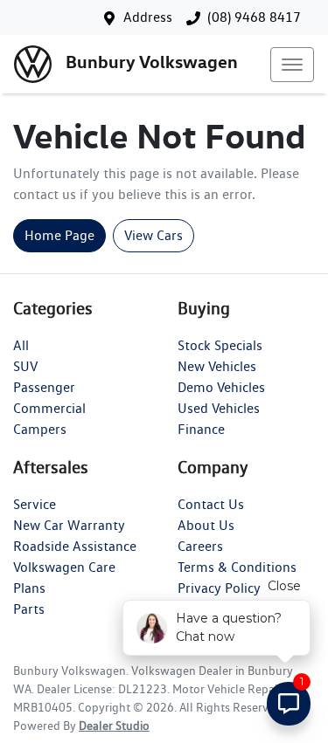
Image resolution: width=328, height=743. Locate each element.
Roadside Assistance (74, 546)
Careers (200, 546)
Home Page (59, 235)
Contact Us (211, 504)
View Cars (153, 235)
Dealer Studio (114, 726)
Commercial (49, 408)
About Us (206, 525)
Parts (29, 609)
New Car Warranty (69, 525)
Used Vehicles (219, 408)
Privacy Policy (219, 588)
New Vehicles (217, 366)
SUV (25, 366)
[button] (292, 64)
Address (147, 17)
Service (34, 504)
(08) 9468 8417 (254, 17)
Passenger (44, 387)
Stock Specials (220, 345)
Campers (39, 429)
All (21, 345)
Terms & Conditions (237, 567)
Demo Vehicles (221, 387)
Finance (201, 429)
